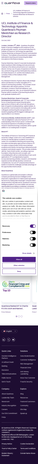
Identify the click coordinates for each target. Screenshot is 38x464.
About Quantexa (7, 394)
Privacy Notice (7, 444)
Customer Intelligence (28, 360)
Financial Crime (25, 368)
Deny (19, 271)
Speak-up (23, 413)
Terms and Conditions (28, 448)
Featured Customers (27, 401)
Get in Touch (6, 382)
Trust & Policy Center (9, 448)
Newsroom (6, 401)
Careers (4, 409)
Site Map (23, 409)
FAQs (4, 417)
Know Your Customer (27, 378)
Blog (22, 394)
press (8, 13)
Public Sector (6, 378)
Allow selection (19, 265)
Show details (27, 253)
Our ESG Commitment (9, 413)
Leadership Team (8, 398)
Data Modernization (27, 356)
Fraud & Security (26, 382)
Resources (24, 398)
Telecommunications (9, 374)
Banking (4, 366)
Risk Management (26, 364)
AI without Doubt (8, 362)
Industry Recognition (9, 405)
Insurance (5, 370)
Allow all (19, 259)
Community (24, 405)
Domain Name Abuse (27, 453)
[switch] (33, 232)
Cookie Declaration (27, 444)
